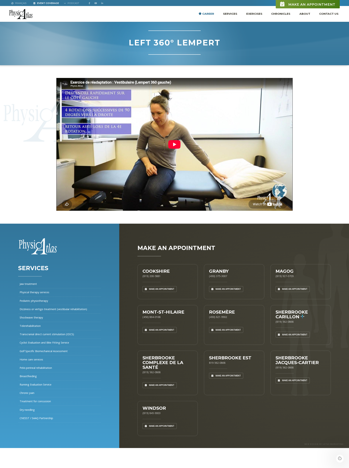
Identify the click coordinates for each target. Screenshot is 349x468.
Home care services (31, 359)
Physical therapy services (34, 292)
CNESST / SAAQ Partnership (36, 418)
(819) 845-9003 (152, 413)
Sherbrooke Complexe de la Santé (163, 362)
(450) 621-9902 (218, 317)
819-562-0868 (217, 362)
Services (230, 13)
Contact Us (328, 13)
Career (208, 13)
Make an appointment (311, 5)
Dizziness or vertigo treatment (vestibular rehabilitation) (53, 309)
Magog (285, 271)
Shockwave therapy (31, 317)
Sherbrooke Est (230, 357)
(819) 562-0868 (285, 321)
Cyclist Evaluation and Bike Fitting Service (44, 342)
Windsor (154, 408)
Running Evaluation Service (35, 384)
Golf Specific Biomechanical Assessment (44, 351)
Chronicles (280, 13)
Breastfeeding (28, 376)
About (304, 13)
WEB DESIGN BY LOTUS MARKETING (324, 444)
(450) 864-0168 (152, 317)
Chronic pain (27, 393)
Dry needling (27, 409)
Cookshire (156, 271)
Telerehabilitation (30, 326)
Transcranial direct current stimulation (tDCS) (47, 334)
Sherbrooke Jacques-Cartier (297, 360)
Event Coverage (48, 3)
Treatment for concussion (35, 401)
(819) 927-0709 (285, 276)
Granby (219, 271)
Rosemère (222, 312)
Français (20, 3)
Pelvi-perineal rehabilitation (36, 368)
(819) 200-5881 (152, 276)
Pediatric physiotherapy (34, 300)
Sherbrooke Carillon (292, 314)
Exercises (254, 13)
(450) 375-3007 (218, 276)
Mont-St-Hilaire (163, 312)
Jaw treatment (28, 284)
